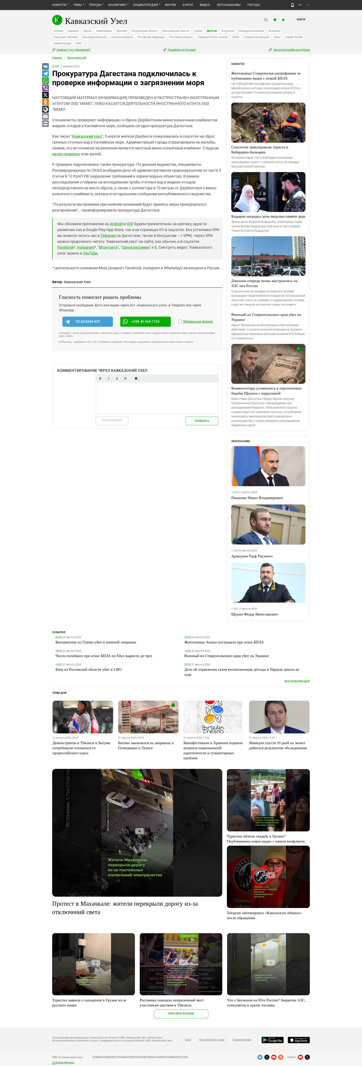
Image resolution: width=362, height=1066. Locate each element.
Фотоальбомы (229, 5)
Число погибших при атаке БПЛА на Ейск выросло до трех (104, 655)
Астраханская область (145, 30)
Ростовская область (181, 37)
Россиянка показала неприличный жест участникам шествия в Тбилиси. (172, 1002)
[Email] (45, 116)
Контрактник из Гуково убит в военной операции (96, 641)
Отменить (202, 420)
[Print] (45, 123)
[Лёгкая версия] (292, 5)
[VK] (45, 66)
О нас (188, 1039)
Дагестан (212, 30)
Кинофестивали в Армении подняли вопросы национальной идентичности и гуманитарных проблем (213, 750)
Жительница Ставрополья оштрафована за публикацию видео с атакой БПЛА (265, 76)
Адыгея (87, 30)
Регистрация (112, 420)
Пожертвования (242, 1039)
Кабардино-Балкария (251, 30)
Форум (170, 5)
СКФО (235, 37)
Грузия (198, 30)
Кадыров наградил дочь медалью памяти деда (268, 216)
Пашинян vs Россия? (181, 49)
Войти (301, 19)
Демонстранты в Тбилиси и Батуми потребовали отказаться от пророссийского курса (81, 747)
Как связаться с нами (211, 1039)
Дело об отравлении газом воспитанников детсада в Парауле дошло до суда (241, 672)
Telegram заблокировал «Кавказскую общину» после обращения (264, 915)
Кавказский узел (87, 136)
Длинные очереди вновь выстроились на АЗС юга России (264, 283)
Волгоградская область (176, 30)
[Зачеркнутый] (125, 378)
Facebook (65, 247)
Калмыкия (274, 30)
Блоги (188, 5)
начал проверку (66, 154)
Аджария (73, 30)
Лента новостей (76, 57)
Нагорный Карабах (122, 37)
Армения (122, 30)
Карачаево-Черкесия (66, 37)
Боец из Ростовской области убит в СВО (89, 669)
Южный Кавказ (62, 43)
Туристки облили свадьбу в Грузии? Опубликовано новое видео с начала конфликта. (266, 838)
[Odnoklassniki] (45, 102)
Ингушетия (228, 30)
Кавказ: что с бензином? (73, 49)
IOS (129, 224)
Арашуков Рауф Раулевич (252, 555)
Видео (205, 5)
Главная (57, 57)
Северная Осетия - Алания (212, 37)
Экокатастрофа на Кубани (291, 49)
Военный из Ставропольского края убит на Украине (266, 317)
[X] (45, 95)
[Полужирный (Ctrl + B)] (100, 378)
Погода (253, 5)
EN (308, 5)
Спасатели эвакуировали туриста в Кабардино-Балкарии (259, 149)
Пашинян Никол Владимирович (257, 497)
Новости (59, 5)
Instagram (85, 247)
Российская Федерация (151, 37)
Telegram (108, 235)
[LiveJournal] (45, 109)
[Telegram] (45, 73)
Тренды (95, 5)
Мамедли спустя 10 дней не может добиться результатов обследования (278, 745)
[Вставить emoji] (136, 378)
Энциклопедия (145, 5)
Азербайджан (104, 30)
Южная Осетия (293, 37)
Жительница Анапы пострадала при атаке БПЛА (224, 641)
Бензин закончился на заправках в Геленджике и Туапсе (146, 745)
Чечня (277, 37)
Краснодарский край (94, 37)
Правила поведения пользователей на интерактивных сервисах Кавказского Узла (140, 1056)
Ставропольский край (256, 37)
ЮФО (78, 43)
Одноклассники (135, 247)
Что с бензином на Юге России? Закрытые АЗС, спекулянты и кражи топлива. (266, 1002)
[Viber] (45, 88)
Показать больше (181, 1013)
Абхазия (58, 30)
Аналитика (117, 5)
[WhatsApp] (45, 81)
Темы (77, 5)
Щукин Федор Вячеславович (254, 614)
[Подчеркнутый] (117, 378)
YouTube (90, 253)
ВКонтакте (108, 247)
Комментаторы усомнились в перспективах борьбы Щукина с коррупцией (266, 390)
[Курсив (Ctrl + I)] (108, 378)
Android (116, 224)
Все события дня (297, 681)
